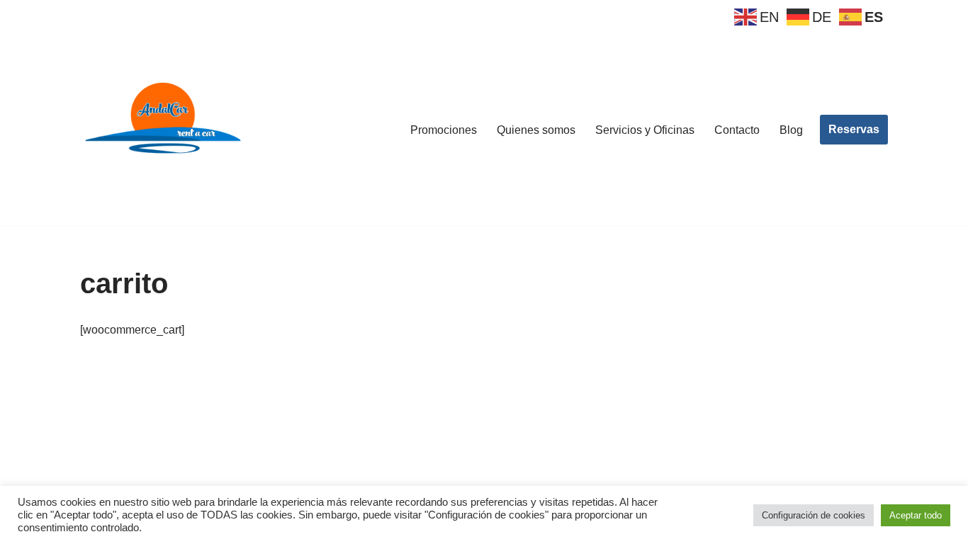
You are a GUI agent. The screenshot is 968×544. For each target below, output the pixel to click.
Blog (791, 130)
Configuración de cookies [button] (813, 515)
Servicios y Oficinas (644, 130)
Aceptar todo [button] (915, 515)
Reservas (853, 129)
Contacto (737, 130)
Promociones (443, 130)
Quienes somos (536, 130)
